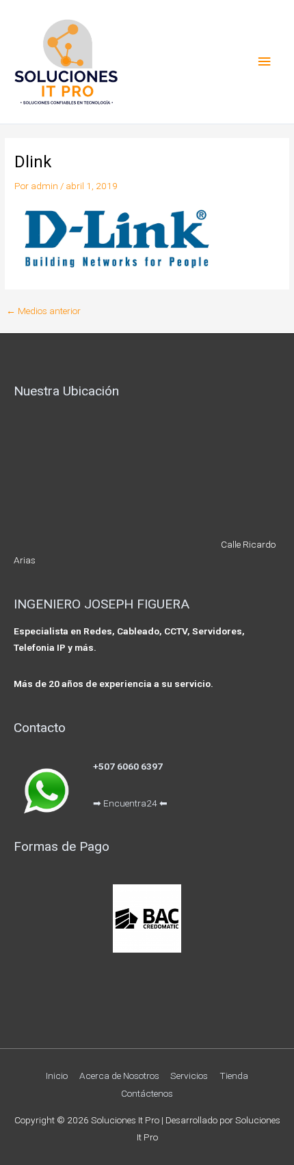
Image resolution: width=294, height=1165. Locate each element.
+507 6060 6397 (128, 766)
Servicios (189, 1075)
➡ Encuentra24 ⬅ (130, 803)
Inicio (57, 1075)
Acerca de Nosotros (119, 1075)
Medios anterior (43, 311)
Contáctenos (147, 1093)
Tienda (233, 1075)
